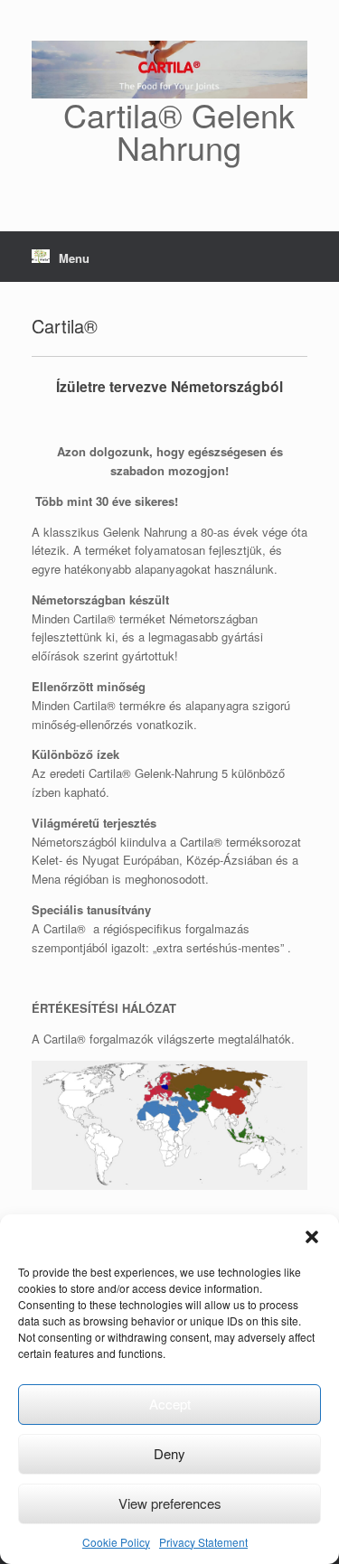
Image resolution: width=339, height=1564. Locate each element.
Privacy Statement (203, 1542)
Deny (169, 1453)
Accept (170, 1403)
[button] (312, 1237)
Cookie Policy (116, 1542)
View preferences (169, 1503)
